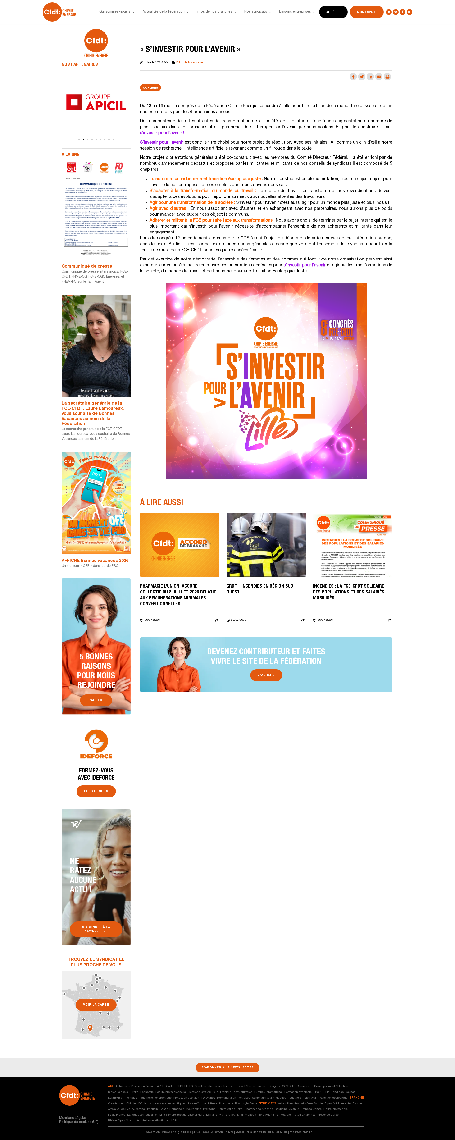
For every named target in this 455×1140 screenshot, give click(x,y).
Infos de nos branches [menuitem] (214, 12)
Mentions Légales (73, 1118)
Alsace (357, 1103)
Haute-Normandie (335, 1109)
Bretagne (209, 1109)
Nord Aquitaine (268, 1114)
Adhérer (333, 12)
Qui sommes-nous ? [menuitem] (115, 12)
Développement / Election (331, 1086)
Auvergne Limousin (145, 1109)
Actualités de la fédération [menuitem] (164, 12)
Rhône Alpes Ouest (121, 1120)
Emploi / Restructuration (236, 1092)
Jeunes (350, 1092)
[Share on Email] (378, 76)
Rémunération (226, 1097)
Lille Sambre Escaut (172, 1114)
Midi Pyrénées (246, 1114)
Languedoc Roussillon (142, 1114)
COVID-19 (288, 1086)
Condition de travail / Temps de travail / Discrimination (231, 1086)
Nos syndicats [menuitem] (255, 12)
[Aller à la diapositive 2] (83, 139)
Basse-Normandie (172, 1109)
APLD (160, 1086)
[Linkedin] (389, 12)
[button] (133, 12)
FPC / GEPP (321, 1092)
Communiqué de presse (87, 266)
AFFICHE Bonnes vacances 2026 (95, 561)
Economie (147, 1092)
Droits (134, 1092)
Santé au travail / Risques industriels (276, 1097)
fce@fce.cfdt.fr (301, 1132)
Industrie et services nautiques (165, 1103)
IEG (140, 1103)
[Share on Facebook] (353, 76)
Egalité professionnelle (170, 1092)
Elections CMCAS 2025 (203, 1092)
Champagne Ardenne (258, 1109)
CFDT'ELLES (184, 1086)
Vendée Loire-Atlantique (152, 1120)
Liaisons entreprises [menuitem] (295, 12)
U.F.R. (173, 1120)
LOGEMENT (116, 1097)
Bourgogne (193, 1109)
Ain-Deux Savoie (312, 1103)
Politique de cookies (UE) (78, 1122)
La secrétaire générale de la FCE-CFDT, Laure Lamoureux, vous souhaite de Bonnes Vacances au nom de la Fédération (93, 413)
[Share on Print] (387, 76)
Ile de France (116, 1114)
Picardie (285, 1114)
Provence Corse (328, 1114)
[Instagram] (409, 12)
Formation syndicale (298, 1092)
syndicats (267, 1103)
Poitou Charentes (304, 1114)
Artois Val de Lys (119, 1109)
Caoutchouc (116, 1103)
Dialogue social (118, 1092)
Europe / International (268, 1092)
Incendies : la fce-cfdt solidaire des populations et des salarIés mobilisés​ (348, 592)
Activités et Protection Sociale (135, 1086)
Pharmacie (226, 1103)
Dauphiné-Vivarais (287, 1109)
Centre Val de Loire (229, 1109)
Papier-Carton (197, 1103)
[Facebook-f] (402, 12)
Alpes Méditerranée (338, 1103)
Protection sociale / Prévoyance (194, 1097)
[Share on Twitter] (361, 76)
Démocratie (304, 1086)
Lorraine (211, 1114)
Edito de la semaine (189, 62)
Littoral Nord (196, 1114)
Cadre (170, 1086)
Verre (253, 1103)
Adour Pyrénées (288, 1103)
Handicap (337, 1092)
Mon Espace (367, 12)
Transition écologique (332, 1097)
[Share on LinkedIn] (370, 76)
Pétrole (212, 1103)
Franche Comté (311, 1109)
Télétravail (310, 1097)
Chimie (131, 1103)
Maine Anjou (227, 1114)
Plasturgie (242, 1103)
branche (356, 1097)
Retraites (244, 1097)
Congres (150, 88)
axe (111, 1086)
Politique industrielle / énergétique (149, 1097)
